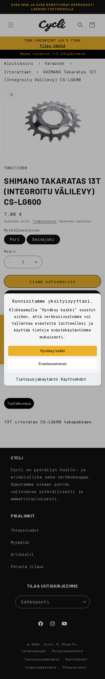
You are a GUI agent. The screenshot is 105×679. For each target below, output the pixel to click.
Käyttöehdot (73, 379)
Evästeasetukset (52, 364)
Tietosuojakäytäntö (37, 379)
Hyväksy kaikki (52, 351)
